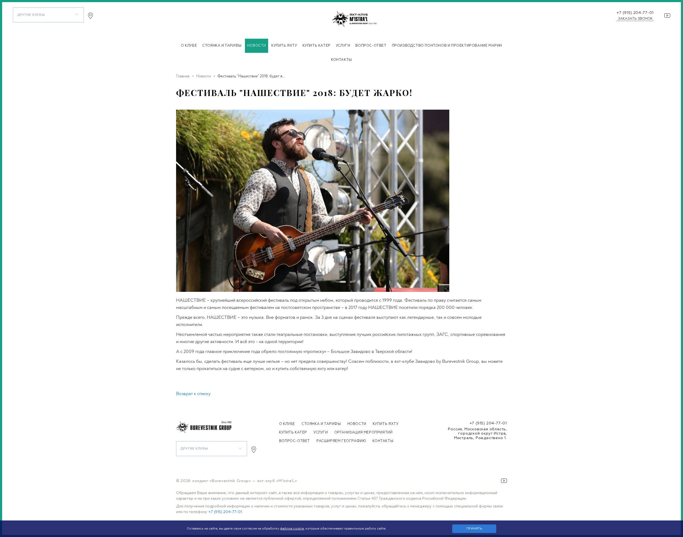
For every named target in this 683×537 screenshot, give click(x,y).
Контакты (341, 60)
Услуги (343, 45)
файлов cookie (292, 528)
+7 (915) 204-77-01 (635, 13)
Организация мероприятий (363, 432)
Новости (256, 45)
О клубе (189, 45)
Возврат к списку (193, 394)
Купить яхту (284, 45)
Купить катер (317, 45)
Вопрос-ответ (370, 45)
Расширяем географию (341, 441)
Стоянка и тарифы (222, 45)
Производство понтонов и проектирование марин (447, 45)
